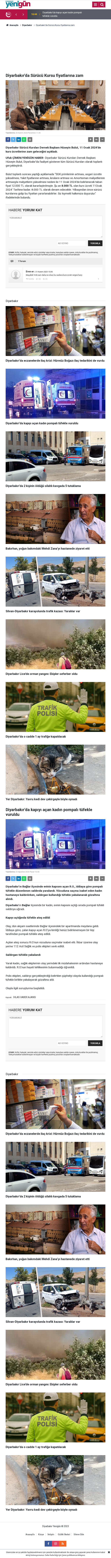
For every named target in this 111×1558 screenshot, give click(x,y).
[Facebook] (8, 139)
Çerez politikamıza (69, 1555)
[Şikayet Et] (98, 279)
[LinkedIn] (18, 139)
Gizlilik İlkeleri (64, 1534)
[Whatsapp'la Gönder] (24, 139)
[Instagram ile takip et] (55, 1544)
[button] (90, 139)
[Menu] (95, 4)
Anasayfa (13, 25)
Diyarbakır (27, 25)
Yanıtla (31, 279)
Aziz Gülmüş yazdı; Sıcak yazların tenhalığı (59, 14)
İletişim (51, 1534)
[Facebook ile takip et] (48, 1544)
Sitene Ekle (79, 1534)
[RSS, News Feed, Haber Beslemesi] (62, 1544)
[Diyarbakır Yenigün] (18, 4)
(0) (39, 279)
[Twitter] (13, 139)
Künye (41, 1534)
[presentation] (16, 14)
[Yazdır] (30, 139)
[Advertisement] (55, 51)
